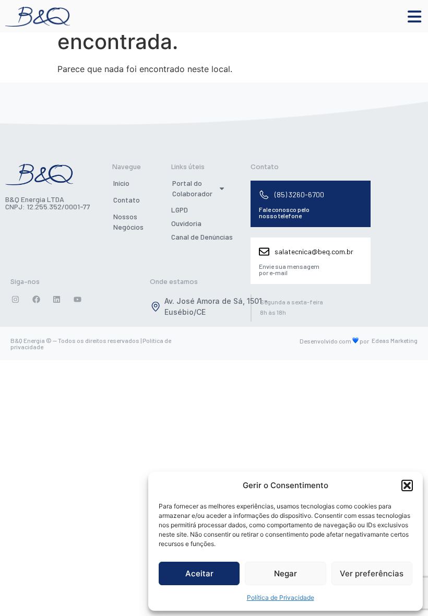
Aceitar (199, 573)
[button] (407, 485)
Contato (126, 199)
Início (121, 183)
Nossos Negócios (128, 221)
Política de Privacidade (280, 597)
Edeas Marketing (395, 340)
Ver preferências (371, 573)
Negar (285, 573)
